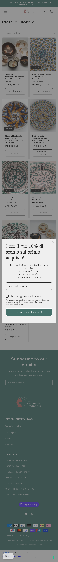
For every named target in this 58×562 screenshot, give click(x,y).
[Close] (53, 242)
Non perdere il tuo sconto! (29, 312)
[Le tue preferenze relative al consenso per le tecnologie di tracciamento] (53, 557)
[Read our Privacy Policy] (50, 300)
